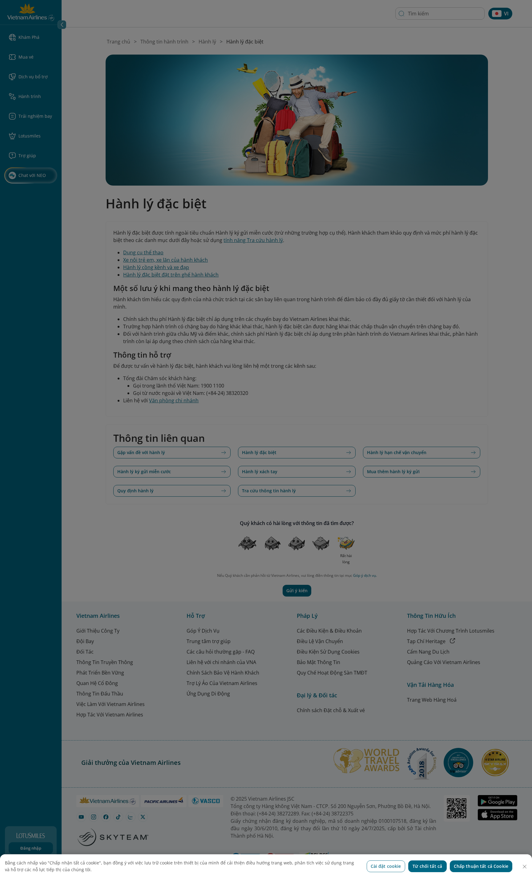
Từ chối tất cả (427, 866)
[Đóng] (524, 866)
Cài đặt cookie (386, 866)
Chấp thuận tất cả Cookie (481, 866)
